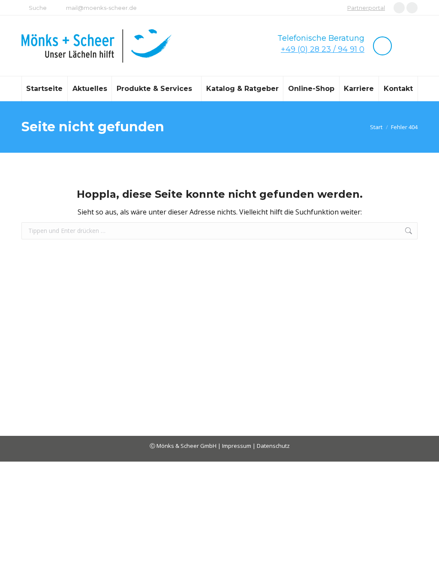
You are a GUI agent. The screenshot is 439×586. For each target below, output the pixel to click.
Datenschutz (273, 446)
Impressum (237, 446)
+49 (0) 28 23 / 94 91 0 (322, 49)
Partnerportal (366, 7)
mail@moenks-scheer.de (101, 7)
